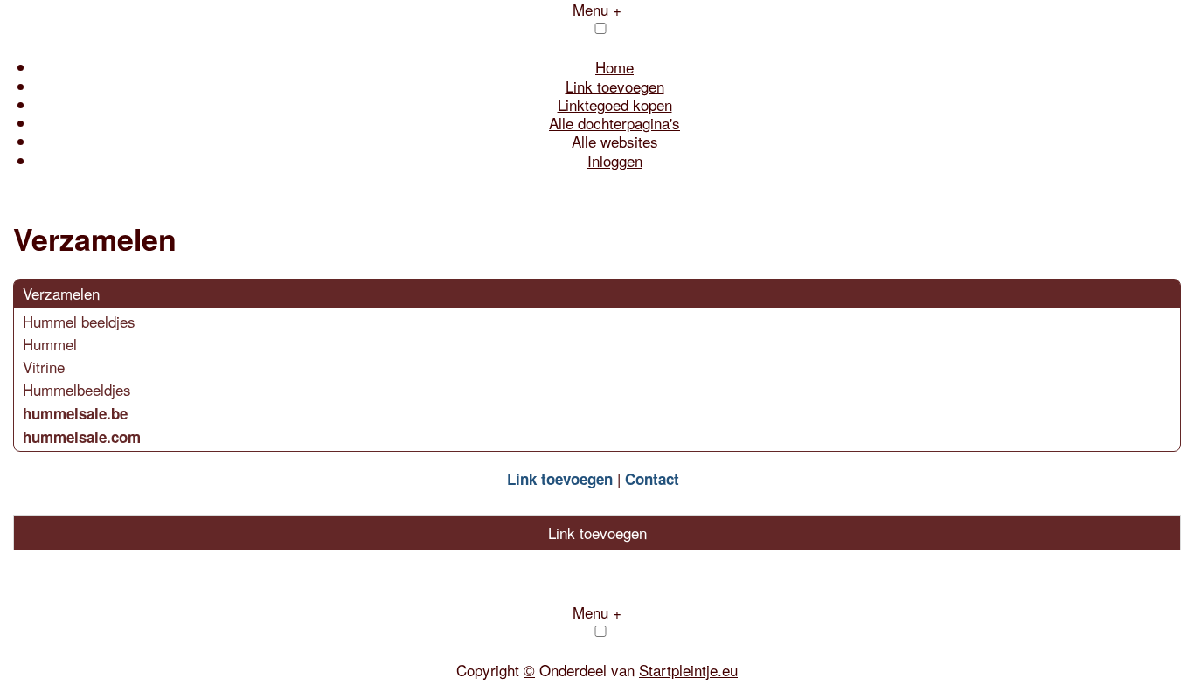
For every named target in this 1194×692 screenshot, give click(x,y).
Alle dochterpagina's (614, 123)
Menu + (597, 612)
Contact (652, 478)
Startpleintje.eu (688, 670)
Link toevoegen (615, 86)
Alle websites (615, 141)
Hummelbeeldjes (77, 389)
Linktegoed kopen (615, 104)
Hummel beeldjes (79, 321)
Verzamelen (61, 293)
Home (614, 67)
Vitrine (44, 366)
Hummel (50, 344)
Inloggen (614, 160)
